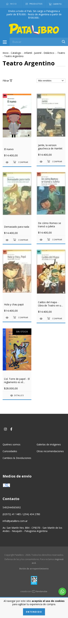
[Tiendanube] (34, 592)
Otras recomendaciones (50, 451)
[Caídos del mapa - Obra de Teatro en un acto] (41, 319)
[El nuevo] (7, 162)
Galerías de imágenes (49, 444)
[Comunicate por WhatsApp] (62, 591)
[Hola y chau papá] (7, 317)
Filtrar (6, 80)
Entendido (34, 611)
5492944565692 (12, 507)
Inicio (6, 52)
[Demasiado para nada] (7, 240)
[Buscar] (64, 42)
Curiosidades (10, 451)
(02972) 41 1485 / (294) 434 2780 (21, 514)
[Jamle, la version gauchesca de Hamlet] (41, 162)
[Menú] (5, 42)
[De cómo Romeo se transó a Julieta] (41, 240)
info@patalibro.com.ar (15, 521)
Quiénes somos (11, 444)
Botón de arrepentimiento (34, 568)
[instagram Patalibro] (5, 429)
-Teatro (60, 52)
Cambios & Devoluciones (17, 458)
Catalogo (16, 52)
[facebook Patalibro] (11, 429)
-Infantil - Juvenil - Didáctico (38, 52)
